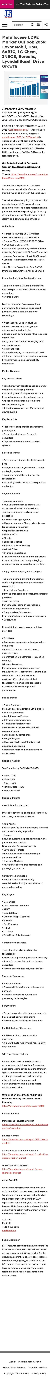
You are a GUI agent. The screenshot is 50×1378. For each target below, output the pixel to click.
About (12, 1361)
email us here (9, 1230)
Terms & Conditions (37, 1367)
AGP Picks (7, 4)
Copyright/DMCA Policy (16, 1373)
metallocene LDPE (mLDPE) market (20, 137)
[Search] (32, 25)
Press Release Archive (29, 1361)
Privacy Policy (38, 1373)
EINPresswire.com (18, 129)
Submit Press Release (14, 1367)
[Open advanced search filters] (38, 25)
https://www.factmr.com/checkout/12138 (23, 1106)
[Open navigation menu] (4, 24)
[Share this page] (46, 24)
